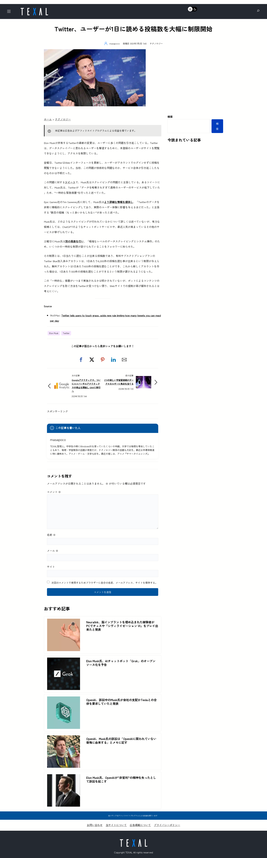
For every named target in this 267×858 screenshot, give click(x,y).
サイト (51, 567)
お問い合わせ (95, 825)
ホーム (48, 119)
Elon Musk (53, 333)
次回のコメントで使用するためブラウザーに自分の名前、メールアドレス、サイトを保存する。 (104, 582)
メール (52, 551)
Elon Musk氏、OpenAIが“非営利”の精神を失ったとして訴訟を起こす (121, 779)
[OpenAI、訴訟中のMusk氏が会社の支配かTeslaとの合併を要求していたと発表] (63, 699)
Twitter (66, 333)
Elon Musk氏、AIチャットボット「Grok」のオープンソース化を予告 (120, 663)
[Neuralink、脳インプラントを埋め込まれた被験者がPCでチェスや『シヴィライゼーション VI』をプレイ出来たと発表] (63, 621)
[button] (81, 359)
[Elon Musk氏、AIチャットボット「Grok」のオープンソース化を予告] (63, 660)
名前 (51, 535)
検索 (170, 116)
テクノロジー (156, 43)
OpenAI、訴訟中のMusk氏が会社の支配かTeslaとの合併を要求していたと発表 (121, 702)
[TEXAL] (34, 9)
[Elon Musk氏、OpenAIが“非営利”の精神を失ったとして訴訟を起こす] (63, 777)
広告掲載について (140, 825)
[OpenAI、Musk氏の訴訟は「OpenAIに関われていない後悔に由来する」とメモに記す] (63, 738)
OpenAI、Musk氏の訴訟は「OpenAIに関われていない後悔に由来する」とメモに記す (121, 741)
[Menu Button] (10, 12)
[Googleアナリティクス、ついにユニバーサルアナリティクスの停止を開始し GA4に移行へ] (61, 382)
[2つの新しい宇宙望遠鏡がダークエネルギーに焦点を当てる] (143, 378)
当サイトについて (116, 825)
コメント (54, 492)
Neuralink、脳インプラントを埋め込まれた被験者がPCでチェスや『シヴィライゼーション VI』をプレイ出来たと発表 (122, 626)
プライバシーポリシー (167, 825)
